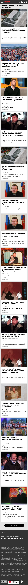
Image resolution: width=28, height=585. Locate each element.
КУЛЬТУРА (4, 75)
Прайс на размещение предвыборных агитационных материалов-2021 (12, 539)
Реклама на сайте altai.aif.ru (10, 536)
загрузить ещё (14, 525)
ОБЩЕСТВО (5, 40)
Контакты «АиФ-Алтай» (8, 535)
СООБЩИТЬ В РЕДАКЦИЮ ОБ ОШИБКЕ (11, 541)
